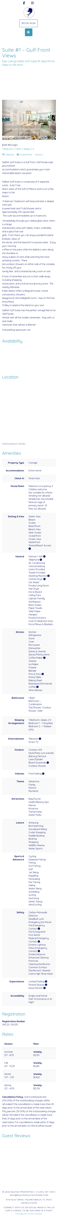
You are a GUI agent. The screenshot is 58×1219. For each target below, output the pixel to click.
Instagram (36, 1214)
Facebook (21, 1214)
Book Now (28, 23)
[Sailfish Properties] (29, 12)
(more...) (39, 154)
